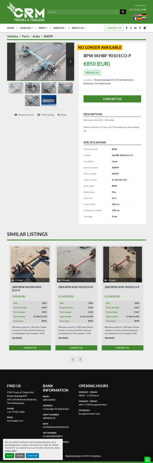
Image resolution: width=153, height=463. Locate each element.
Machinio (96, 456)
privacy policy (10, 450)
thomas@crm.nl (15, 420)
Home (10, 27)
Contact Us (114, 27)
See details (17, 337)
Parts (42, 27)
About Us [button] (78, 27)
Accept (10, 455)
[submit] (123, 11)
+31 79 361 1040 (137, 9)
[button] (26, 28)
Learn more (32, 455)
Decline (20, 455)
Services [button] (58, 27)
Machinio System (73, 456)
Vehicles (25, 27)
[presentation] (73, 359)
